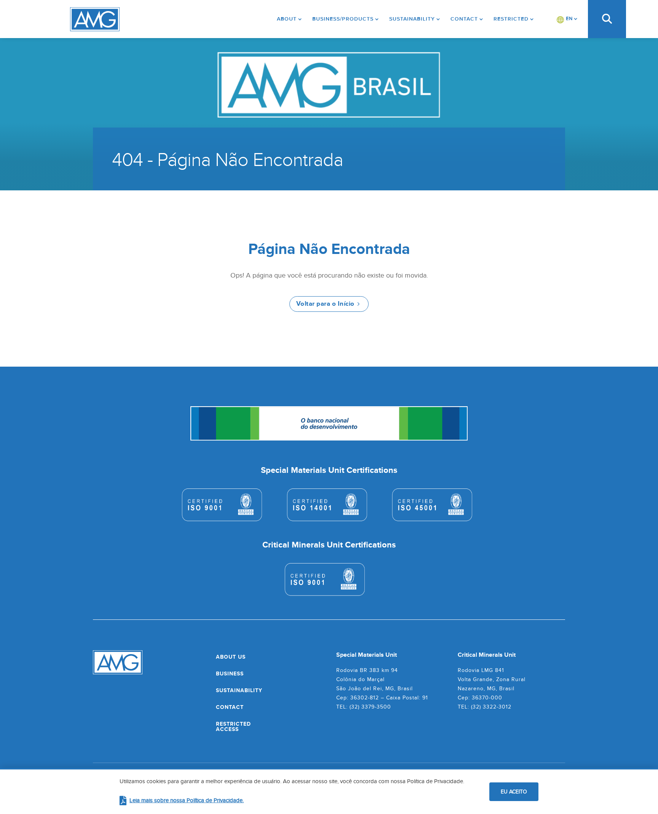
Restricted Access (233, 726)
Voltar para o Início (325, 303)
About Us (231, 657)
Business (230, 673)
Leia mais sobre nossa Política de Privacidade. (186, 800)
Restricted (511, 19)
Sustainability (412, 19)
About (287, 19)
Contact (464, 19)
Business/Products (343, 19)
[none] (567, 19)
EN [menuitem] (569, 19)
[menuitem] (567, 19)
